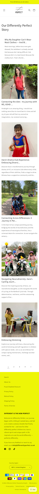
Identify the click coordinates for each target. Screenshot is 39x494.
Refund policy (33, 483)
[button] (4, 10)
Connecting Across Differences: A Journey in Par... (17, 219)
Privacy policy (10, 486)
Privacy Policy (8, 391)
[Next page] (30, 367)
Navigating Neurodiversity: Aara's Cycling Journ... (17, 280)
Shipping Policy (9, 401)
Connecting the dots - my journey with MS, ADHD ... (19, 103)
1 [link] (8, 367)
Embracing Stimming (11, 340)
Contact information (20, 489)
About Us (7, 382)
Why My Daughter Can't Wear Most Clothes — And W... (18, 41)
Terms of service (20, 486)
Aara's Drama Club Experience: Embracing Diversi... (16, 161)
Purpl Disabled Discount (12, 387)
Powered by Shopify (22, 483)
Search (6, 377)
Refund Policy (8, 396)
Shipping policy (30, 486)
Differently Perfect (11, 483)
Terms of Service (9, 406)
